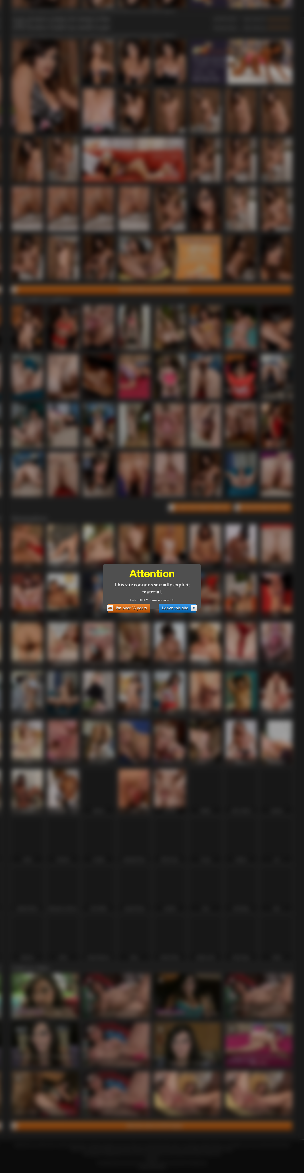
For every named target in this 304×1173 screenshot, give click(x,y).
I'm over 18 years (131, 608)
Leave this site (175, 608)
